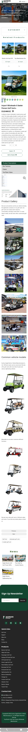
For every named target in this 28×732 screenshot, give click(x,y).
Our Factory (6, 166)
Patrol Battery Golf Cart (7, 664)
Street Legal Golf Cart (6, 662)
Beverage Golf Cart (6, 667)
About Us (14, 4)
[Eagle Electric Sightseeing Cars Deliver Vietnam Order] (7, 571)
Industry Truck (4, 682)
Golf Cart (4, 539)
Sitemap (14, 717)
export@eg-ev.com (7, 695)
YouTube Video (8, 172)
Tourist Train (4, 686)
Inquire (8, 61)
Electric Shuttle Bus (6, 674)
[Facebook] (6, 623)
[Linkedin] (10, 623)
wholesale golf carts (15, 539)
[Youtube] (15, 623)
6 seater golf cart (6, 542)
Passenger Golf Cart (6, 655)
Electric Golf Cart (5, 650)
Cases (5, 169)
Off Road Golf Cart (6, 660)
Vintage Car (4, 677)
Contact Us (4, 642)
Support (3, 635)
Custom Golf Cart (5, 679)
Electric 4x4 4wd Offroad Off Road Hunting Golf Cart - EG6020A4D (8, 58)
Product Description (9, 163)
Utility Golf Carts (5, 652)
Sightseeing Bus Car (6, 672)
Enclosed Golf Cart (6, 669)
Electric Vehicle (5, 684)
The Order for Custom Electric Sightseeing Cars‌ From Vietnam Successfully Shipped (19, 564)
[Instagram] (20, 623)
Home (4, 4)
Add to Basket (11, 155)
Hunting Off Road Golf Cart (8, 657)
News (2, 639)
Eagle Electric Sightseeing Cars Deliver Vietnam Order (7, 577)
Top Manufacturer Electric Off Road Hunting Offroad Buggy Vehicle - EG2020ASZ (21, 58)
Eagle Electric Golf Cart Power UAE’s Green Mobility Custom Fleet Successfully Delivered (7, 564)
